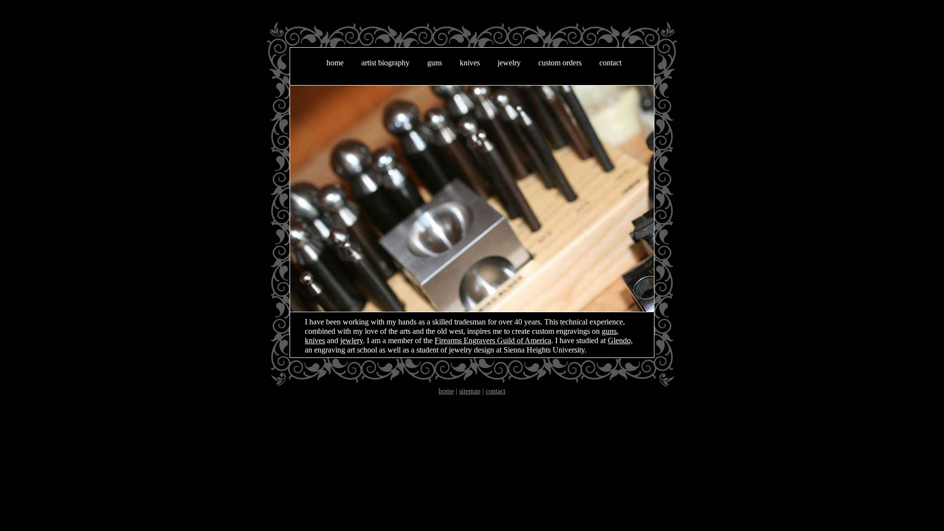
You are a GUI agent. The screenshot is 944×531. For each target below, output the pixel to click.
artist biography (385, 63)
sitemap (469, 391)
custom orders (560, 63)
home (335, 63)
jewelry (509, 63)
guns (434, 63)
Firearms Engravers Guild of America (493, 340)
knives (470, 63)
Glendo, (620, 340)
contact (610, 63)
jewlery (351, 340)
